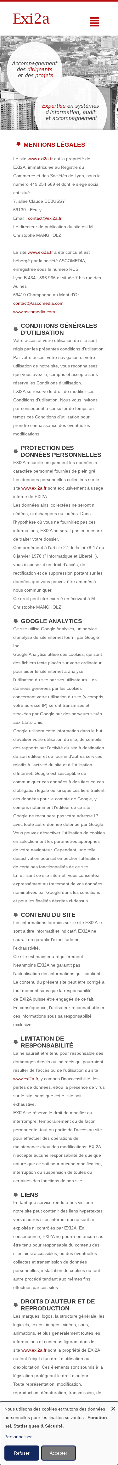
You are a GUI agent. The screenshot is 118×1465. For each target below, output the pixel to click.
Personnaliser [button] (18, 1436)
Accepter (58, 1453)
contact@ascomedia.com (38, 303)
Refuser (22, 1453)
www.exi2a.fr (40, 158)
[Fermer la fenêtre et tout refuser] (113, 1406)
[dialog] (59, 1433)
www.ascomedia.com (34, 311)
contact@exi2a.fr (45, 218)
